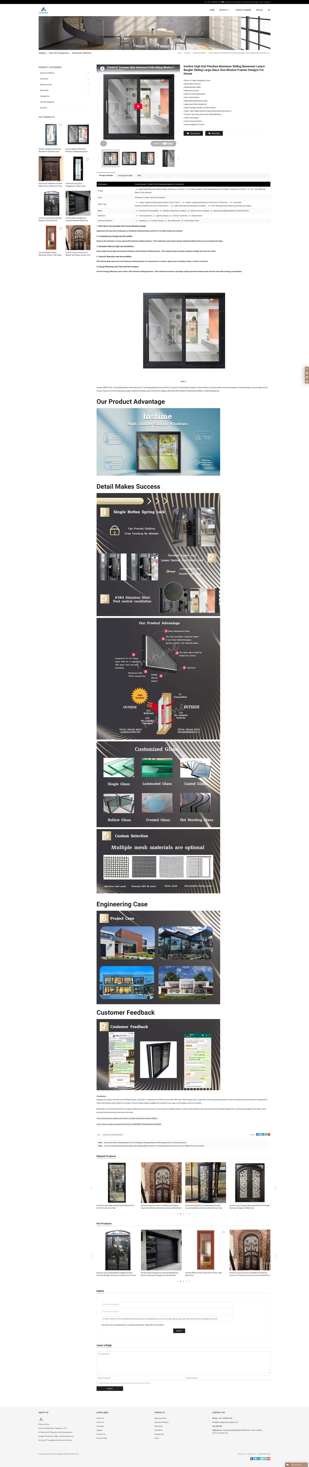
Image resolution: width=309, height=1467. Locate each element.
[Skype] (265, 1459)
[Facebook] (251, 1459)
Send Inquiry (195, 133)
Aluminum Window (47, 73)
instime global (58, 1454)
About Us (100, 1418)
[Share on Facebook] (257, 1135)
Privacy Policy (102, 1438)
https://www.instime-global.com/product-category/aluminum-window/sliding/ (127, 1118)
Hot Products (47, 117)
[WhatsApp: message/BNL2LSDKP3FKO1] (307, 373)
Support (100, 1430)
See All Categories (47, 102)
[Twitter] (255, 1459)
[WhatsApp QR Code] (307, 377)
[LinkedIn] (258, 1459)
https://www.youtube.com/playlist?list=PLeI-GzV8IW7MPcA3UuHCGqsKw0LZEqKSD (129, 1124)
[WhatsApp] (262, 1459)
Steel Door (44, 79)
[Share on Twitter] (260, 1135)
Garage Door (45, 96)
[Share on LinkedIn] (263, 1135)
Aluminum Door (46, 85)
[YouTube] (268, 1459)
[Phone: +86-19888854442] (307, 369)
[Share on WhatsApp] (266, 1135)
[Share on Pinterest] (268, 1135)
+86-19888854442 (214, 2)
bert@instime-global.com (234, 2)
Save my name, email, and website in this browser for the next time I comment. (125, 1383)
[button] (178, 1213)
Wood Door (44, 90)
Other (156, 1438)
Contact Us (101, 1434)
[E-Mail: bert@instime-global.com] (307, 381)
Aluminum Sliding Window (113, 1135)
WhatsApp (216, 133)
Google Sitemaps (263, 1454)
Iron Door (43, 108)
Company (100, 1426)
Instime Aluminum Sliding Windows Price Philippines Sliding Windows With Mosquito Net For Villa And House (145, 1143)
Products (100, 1422)
